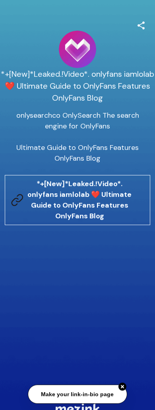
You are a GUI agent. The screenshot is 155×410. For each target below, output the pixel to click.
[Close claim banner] (122, 387)
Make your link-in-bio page (77, 394)
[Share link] (141, 24)
